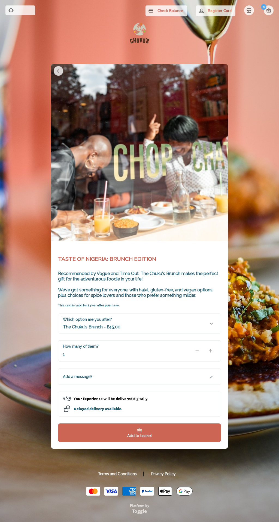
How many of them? (81, 346)
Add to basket (139, 436)
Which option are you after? (87, 319)
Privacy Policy (163, 474)
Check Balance (170, 10)
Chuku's (24, 10)
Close (58, 71)
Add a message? (77, 376)
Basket (269, 10)
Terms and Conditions (117, 474)
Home (249, 10)
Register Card (220, 10)
